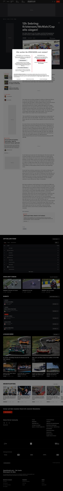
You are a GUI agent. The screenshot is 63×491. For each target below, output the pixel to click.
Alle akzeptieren (23, 60)
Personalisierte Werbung (23, 67)
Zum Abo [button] (41, 60)
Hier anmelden (41, 63)
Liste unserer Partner (41, 76)
